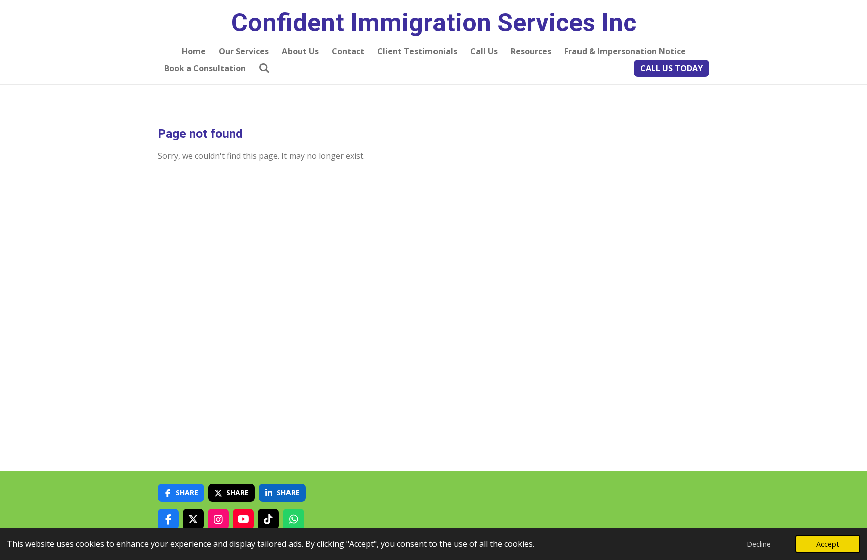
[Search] (264, 68)
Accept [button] (827, 544)
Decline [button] (759, 544)
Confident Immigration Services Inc (433, 22)
